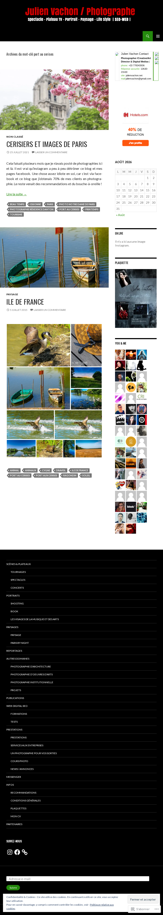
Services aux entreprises (27, 745)
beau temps (17, 204)
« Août (120, 215)
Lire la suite (16, 194)
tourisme (16, 214)
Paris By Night (20, 642)
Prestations (14, 729)
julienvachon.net (134, 75)
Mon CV (16, 816)
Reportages (14, 650)
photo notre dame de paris (77, 204)
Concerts (17, 587)
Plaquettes (18, 808)
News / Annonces (22, 769)
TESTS (14, 721)
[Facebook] (17, 852)
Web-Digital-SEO (17, 706)
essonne (35, 204)
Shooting (17, 603)
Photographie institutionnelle (32, 682)
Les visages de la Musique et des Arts (35, 619)
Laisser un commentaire (51, 152)
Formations (19, 713)
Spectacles (18, 579)
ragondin (69, 475)
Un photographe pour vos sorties (34, 753)
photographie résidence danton (31, 209)
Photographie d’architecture (31, 666)
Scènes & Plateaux (18, 564)
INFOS (10, 784)
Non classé (14, 136)
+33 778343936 (137, 65)
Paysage (12, 294)
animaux (30, 470)
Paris (50, 204)
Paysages (12, 627)
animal (14, 470)
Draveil (61, 470)
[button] (38, 345)
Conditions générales (26, 800)
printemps (91, 209)
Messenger (13, 776)
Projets (16, 690)
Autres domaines (17, 658)
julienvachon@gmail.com (138, 78)
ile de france (80, 470)
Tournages (18, 571)
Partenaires (14, 824)
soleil (86, 475)
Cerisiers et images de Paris (46, 144)
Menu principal (158, 36)
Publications (15, 698)
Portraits (13, 595)
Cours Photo (19, 761)
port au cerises (69, 209)
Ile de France (25, 301)
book (14, 611)
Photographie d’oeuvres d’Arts (32, 674)
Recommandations (23, 792)
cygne (46, 470)
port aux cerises (46, 475)
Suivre (13, 887)
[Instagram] (9, 852)
